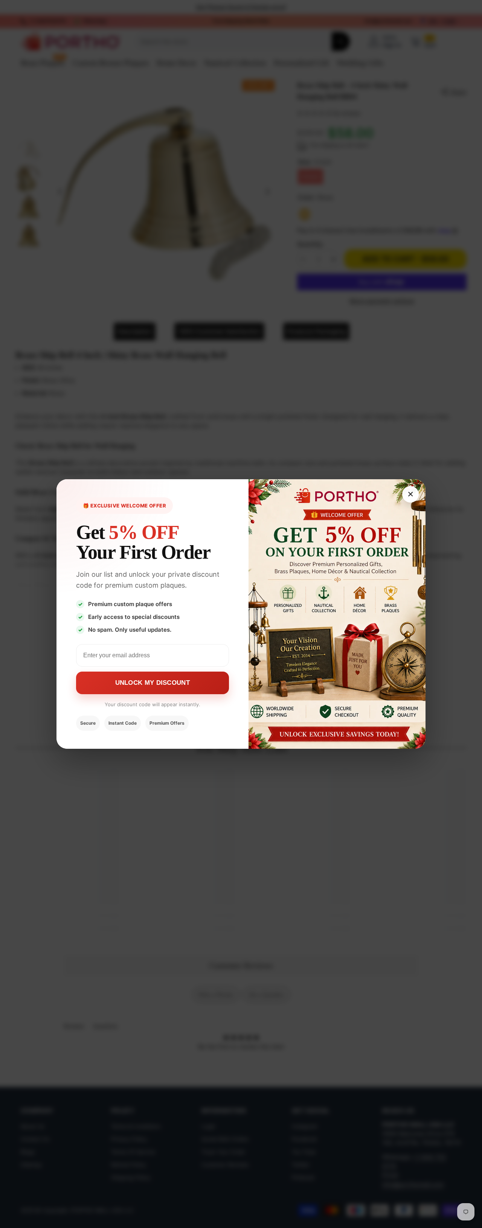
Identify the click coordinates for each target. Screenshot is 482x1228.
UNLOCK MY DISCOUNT (152, 682)
